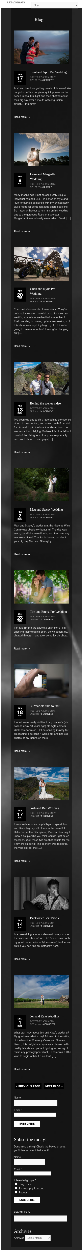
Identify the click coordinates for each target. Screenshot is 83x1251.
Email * (18, 1110)
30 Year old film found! (45, 706)
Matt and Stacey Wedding (46, 509)
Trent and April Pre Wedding (48, 72)
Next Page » (54, 1086)
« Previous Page (28, 1086)
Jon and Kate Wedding (44, 1016)
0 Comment (48, 80)
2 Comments (48, 1024)
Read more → (22, 117)
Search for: (22, 1211)
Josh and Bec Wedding (44, 808)
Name (17, 1097)
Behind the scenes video (45, 403)
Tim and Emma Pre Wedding (48, 611)
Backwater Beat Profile (45, 918)
